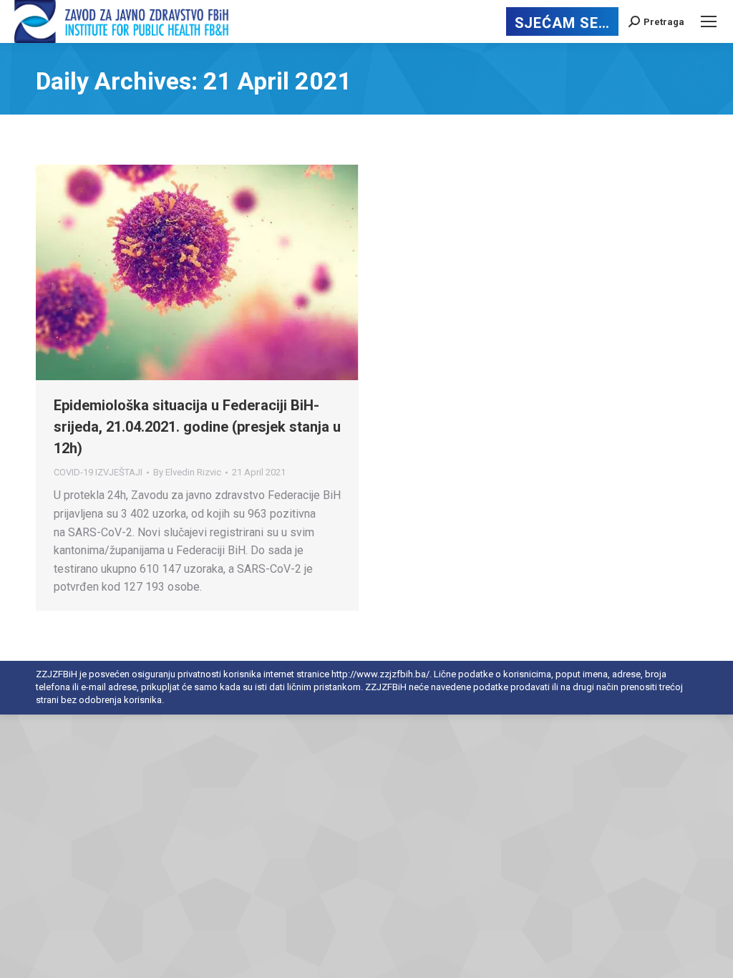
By (187, 472)
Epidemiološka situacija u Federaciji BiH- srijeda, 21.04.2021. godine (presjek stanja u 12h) (197, 427)
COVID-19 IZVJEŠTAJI (98, 472)
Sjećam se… (562, 23)
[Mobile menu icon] (709, 21)
